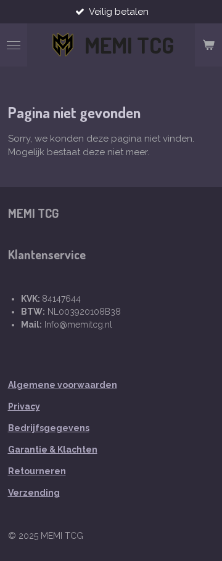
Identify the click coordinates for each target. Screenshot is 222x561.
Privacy (24, 406)
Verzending (34, 493)
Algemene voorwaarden (62, 385)
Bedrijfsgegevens (48, 428)
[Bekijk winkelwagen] (208, 45)
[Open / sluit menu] (13, 45)
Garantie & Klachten (52, 449)
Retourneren (37, 471)
